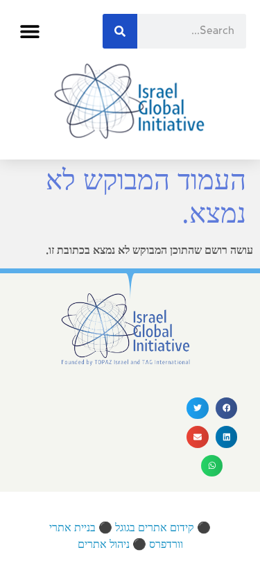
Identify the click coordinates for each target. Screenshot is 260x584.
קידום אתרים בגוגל (154, 528)
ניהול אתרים (104, 545)
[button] (29, 31)
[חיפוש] (120, 31)
